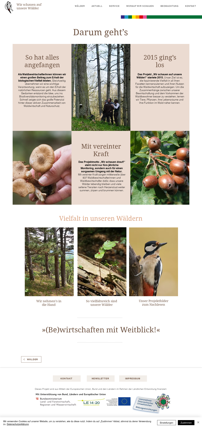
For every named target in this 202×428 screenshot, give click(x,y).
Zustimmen (186, 422)
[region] (49, 268)
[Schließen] (198, 422)
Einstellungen (166, 422)
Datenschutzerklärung (18, 424)
